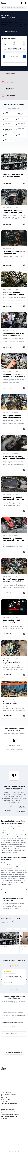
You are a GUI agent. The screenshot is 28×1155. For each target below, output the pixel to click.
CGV (2, 1131)
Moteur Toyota (23, 24)
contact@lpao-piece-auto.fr (9, 1079)
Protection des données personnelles (9, 1133)
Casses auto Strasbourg (8, 1111)
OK (24, 7)
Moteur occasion (6, 1092)
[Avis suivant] (26, 979)
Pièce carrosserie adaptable (9, 1116)
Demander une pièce (11, 31)
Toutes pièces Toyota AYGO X (10, 24)
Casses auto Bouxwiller (7, 1109)
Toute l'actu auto (5, 925)
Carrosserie (16, 929)
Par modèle (20, 52)
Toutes (3, 929)
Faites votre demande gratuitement (15, 760)
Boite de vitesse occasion (8, 1094)
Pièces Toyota (19, 26)
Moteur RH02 (5, 1101)
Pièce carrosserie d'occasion (9, 1103)
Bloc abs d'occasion (7, 1096)
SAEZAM (5, 1146)
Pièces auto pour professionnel (10, 1114)
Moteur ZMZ (4, 1097)
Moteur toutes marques (8, 26)
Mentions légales (4, 1128)
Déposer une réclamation (14, 1122)
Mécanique (24, 929)
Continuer (13, 61)
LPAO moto (4, 1118)
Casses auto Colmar (7, 1113)
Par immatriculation (9, 52)
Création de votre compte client (7, 1135)
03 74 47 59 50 (14, 1057)
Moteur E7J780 (5, 1099)
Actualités (9, 929)
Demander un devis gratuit (15, 1052)
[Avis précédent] (1, 979)
